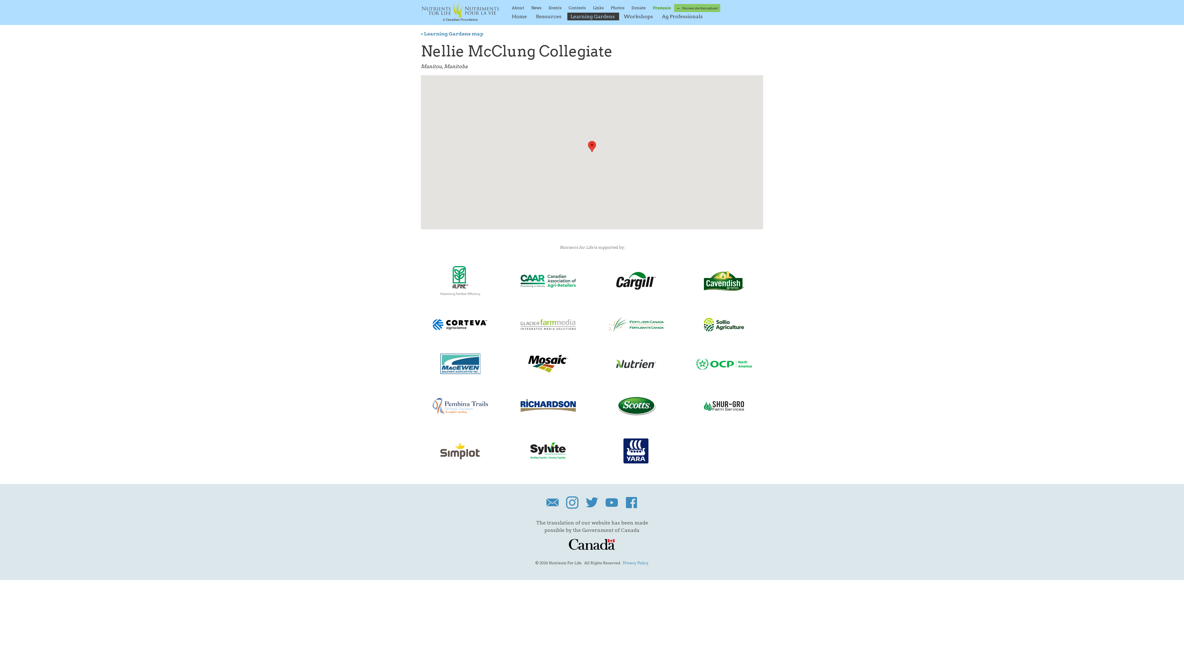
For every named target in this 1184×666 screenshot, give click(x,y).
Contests (578, 7)
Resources (549, 16)
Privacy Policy (635, 563)
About (518, 7)
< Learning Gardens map (452, 34)
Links (599, 7)
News (536, 7)
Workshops (639, 16)
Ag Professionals (682, 16)
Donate (639, 7)
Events (555, 7)
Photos (618, 7)
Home (520, 16)
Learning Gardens (593, 16)
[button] (592, 146)
